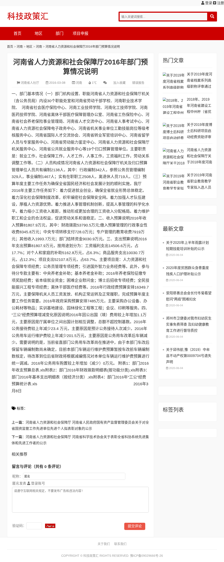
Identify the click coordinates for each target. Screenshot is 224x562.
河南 (20, 46)
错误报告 (138, 82)
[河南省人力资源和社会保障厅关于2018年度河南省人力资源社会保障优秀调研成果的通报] (174, 156)
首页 (17, 33)
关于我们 (104, 544)
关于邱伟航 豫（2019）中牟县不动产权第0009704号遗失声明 (188, 356)
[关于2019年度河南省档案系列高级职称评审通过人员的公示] (174, 80)
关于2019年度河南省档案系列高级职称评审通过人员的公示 (199, 81)
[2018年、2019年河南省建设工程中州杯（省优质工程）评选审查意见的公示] (174, 106)
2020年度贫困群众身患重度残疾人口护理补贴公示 (187, 271)
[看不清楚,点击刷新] (50, 526)
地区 (38, 33)
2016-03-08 (57, 82)
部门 (59, 33)
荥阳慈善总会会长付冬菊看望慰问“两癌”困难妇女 (189, 296)
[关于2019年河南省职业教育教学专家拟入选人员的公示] (174, 181)
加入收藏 (119, 82)
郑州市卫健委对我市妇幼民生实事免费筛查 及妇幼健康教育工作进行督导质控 (189, 324)
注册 (220, 3)
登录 (208, 3)
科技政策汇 (28, 16)
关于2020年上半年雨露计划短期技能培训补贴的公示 (187, 246)
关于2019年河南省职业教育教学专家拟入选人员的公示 (199, 182)
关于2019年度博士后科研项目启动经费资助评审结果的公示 (199, 131)
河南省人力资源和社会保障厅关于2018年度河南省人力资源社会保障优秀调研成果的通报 (199, 156)
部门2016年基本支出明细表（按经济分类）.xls (52, 377)
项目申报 (80, 33)
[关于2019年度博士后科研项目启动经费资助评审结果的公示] (174, 131)
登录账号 (37, 483)
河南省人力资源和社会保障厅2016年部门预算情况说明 (83, 46)
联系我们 (120, 544)
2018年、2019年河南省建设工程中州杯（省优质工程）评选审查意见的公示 (199, 106)
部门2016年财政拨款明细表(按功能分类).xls (97, 370)
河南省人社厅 (30, 82)
